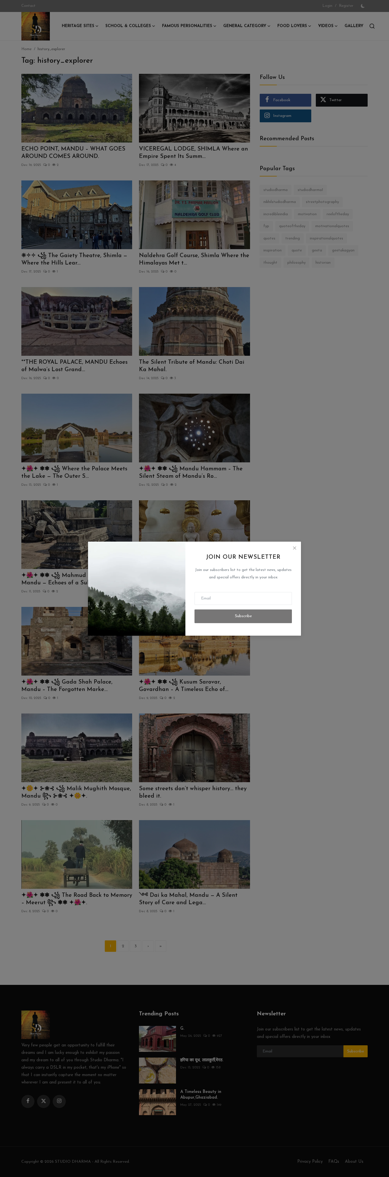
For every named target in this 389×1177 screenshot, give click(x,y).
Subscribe (243, 616)
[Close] (294, 548)
